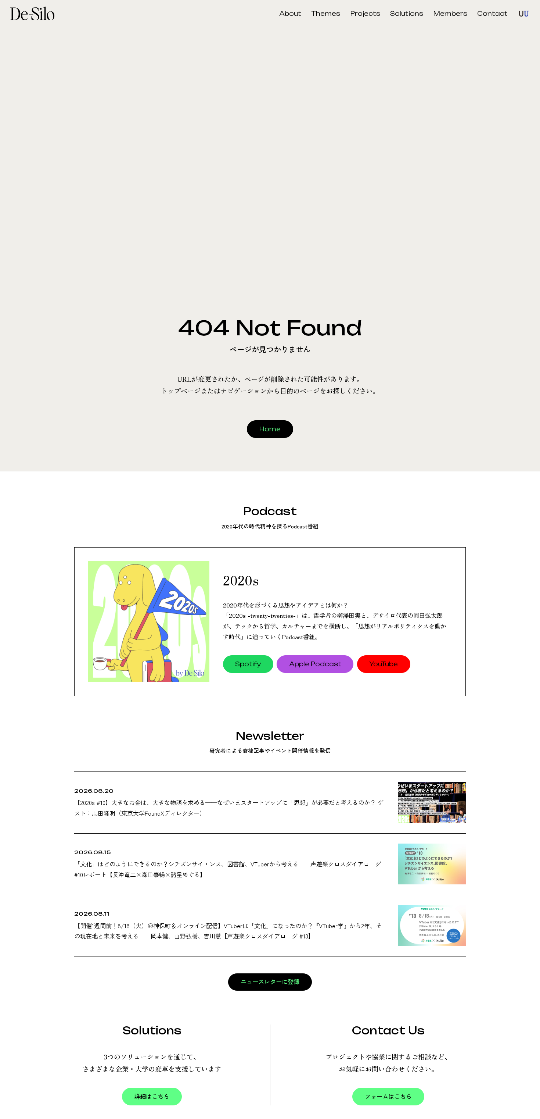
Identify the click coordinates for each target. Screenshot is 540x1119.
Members (450, 13)
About (290, 13)
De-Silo (35, 13)
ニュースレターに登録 (270, 982)
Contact (492, 13)
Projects (365, 13)
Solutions (406, 13)
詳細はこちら (151, 1096)
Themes (326, 13)
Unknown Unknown (524, 14)
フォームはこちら (388, 1096)
